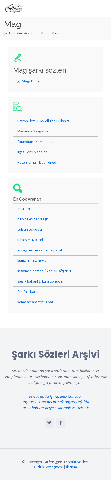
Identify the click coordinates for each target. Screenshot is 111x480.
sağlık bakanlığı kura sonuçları (41, 281)
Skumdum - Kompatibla (35, 141)
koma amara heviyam (34, 260)
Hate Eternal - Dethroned (36, 162)
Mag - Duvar (31, 81)
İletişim (71, 466)
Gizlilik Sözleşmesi (48, 466)
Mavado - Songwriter (33, 131)
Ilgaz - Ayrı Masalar (32, 152)
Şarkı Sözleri (78, 461)
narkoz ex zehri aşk (32, 219)
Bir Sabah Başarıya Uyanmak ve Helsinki (55, 407)
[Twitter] (49, 423)
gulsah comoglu (29, 229)
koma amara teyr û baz (35, 302)
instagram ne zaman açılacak (40, 250)
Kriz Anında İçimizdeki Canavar (55, 396)
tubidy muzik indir (31, 239)
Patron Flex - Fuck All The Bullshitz (43, 120)
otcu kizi (23, 208)
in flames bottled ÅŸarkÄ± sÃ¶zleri (44, 271)
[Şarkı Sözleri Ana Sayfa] (14, 8)
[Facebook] (60, 423)
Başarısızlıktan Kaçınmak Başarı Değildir (55, 401)
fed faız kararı (28, 291)
